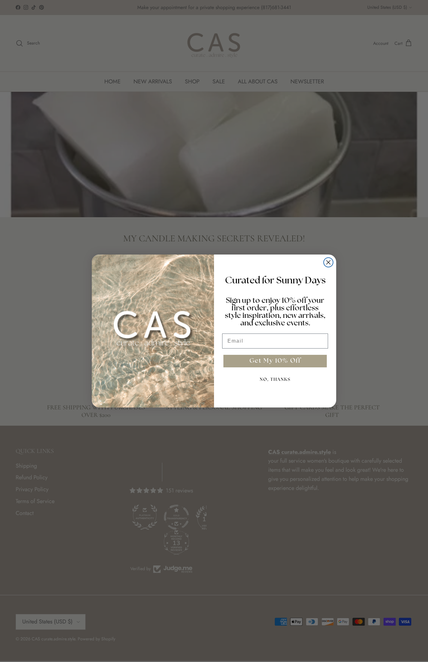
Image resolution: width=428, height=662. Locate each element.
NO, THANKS (275, 379)
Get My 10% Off (275, 361)
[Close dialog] (328, 262)
